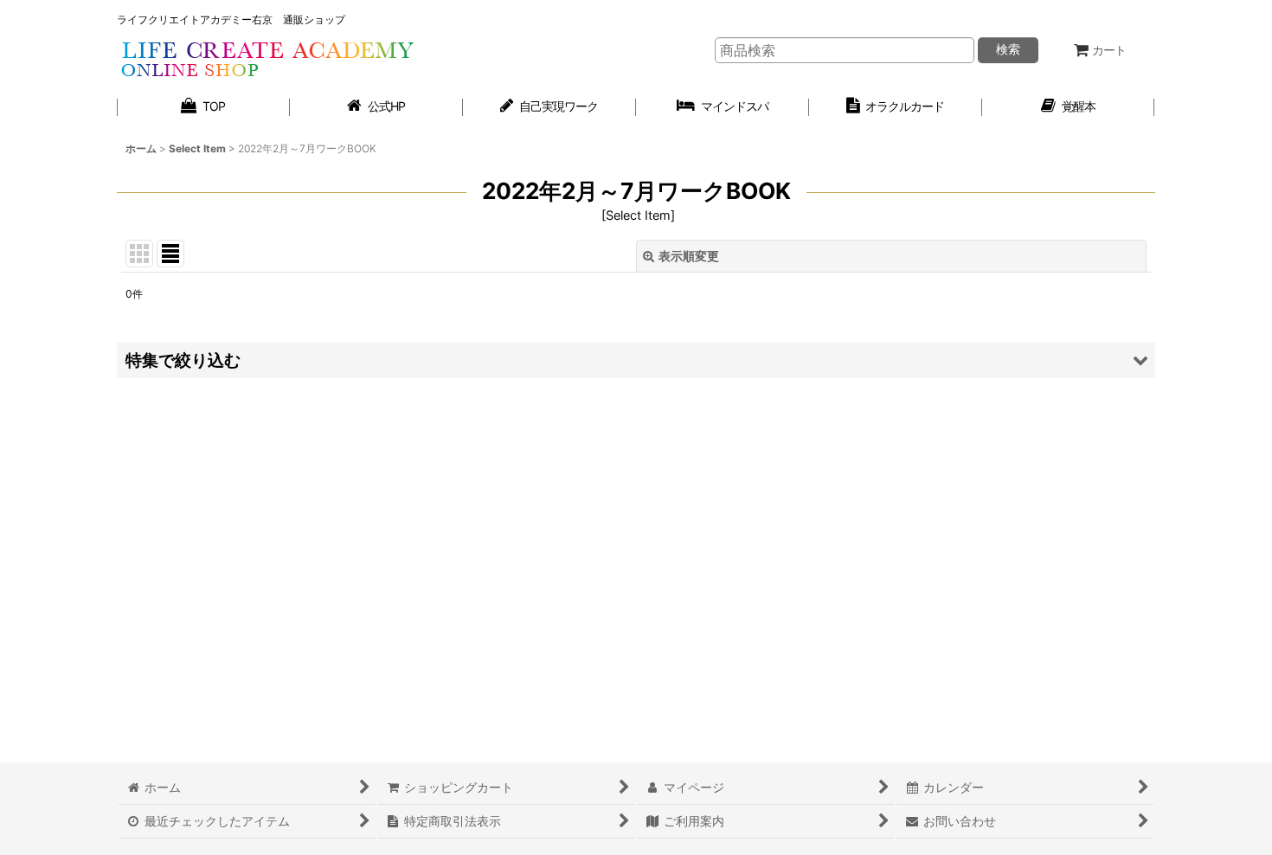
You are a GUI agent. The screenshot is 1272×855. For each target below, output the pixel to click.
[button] (636, 360)
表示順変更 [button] (688, 255)
